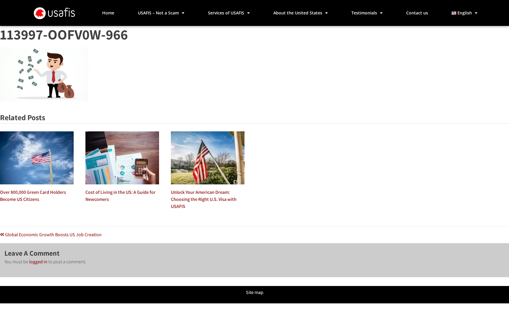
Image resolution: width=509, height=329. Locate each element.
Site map (254, 292)
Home (108, 13)
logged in (38, 262)
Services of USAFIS (226, 13)
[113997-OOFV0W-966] (44, 100)
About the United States (297, 13)
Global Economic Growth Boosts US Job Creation (53, 235)
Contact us (417, 13)
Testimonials (364, 13)
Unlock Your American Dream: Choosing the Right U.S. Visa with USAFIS (204, 199)
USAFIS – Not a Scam (158, 13)
